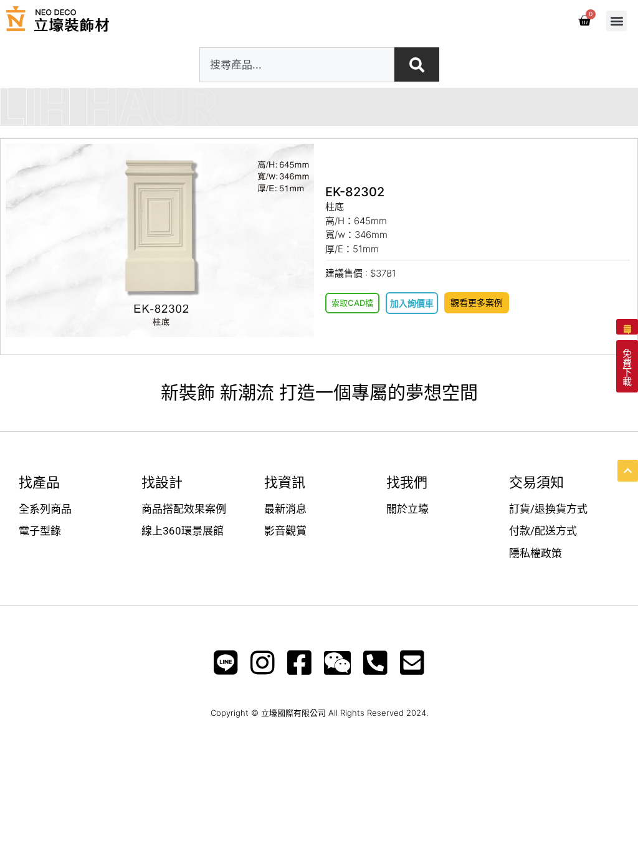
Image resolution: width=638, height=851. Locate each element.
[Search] (416, 64)
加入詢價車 (412, 303)
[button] (616, 21)
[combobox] (296, 64)
